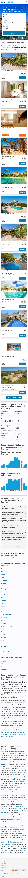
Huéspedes (5, 26)
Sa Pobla (3, 632)
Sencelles (3, 637)
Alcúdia (3, 571)
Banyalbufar (4, 580)
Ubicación (5, 14)
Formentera (4, 669)
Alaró (2, 569)
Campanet (3, 594)
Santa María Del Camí (6, 626)
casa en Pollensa (16, 730)
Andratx (3, 574)
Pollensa (3, 623)
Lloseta (3, 606)
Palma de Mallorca (6, 614)
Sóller (2, 643)
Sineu (2, 640)
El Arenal (3, 597)
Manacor (3, 611)
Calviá (2, 591)
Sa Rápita (3, 634)
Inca (2, 603)
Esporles (3, 600)
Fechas (5, 20)
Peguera (3, 620)
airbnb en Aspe (20, 806)
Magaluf (3, 609)
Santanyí (3, 629)
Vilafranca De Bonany (6, 652)
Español (15, 870)
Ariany (3, 577)
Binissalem (4, 583)
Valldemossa (4, 649)
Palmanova (4, 617)
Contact (3, 876)
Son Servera (4, 646)
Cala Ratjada (4, 589)
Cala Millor (4, 586)
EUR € (23, 870)
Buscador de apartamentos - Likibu (7, 1)
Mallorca (3, 661)
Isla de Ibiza (4, 664)
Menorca (3, 667)
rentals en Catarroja (20, 770)
